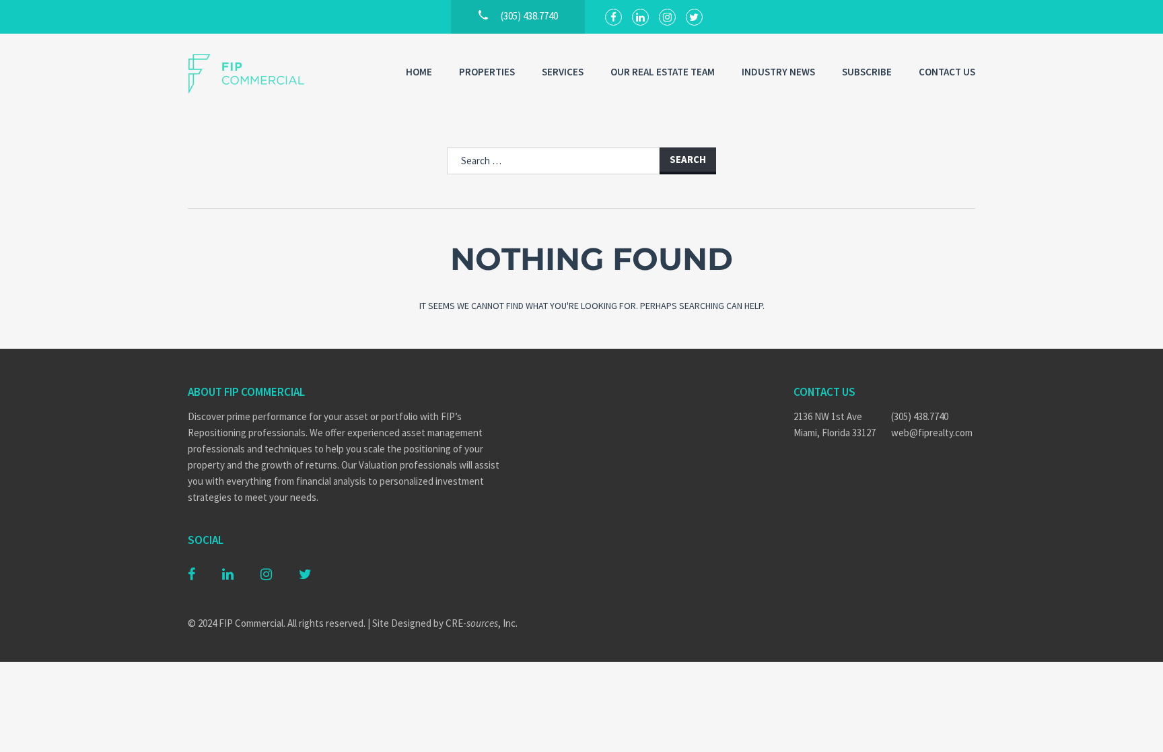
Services (563, 71)
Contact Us (947, 71)
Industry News (778, 71)
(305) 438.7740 (919, 416)
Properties (487, 71)
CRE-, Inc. (482, 623)
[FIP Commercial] (255, 74)
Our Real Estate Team (662, 71)
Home (419, 71)
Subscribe (867, 71)
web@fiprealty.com (932, 432)
